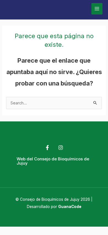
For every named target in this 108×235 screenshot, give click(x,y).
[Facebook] (47, 147)
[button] (54, 161)
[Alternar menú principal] (96, 8)
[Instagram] (60, 147)
